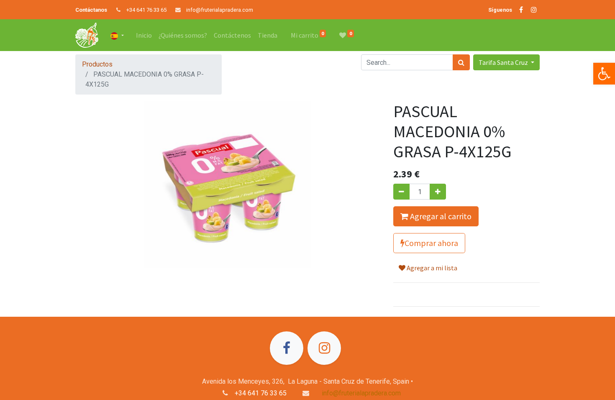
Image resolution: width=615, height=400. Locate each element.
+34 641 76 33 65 (146, 10)
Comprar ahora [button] (431, 243)
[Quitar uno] (401, 192)
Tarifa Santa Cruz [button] (504, 62)
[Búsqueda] (461, 62)
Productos (97, 64)
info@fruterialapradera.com (219, 10)
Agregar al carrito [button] (440, 216)
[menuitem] (144, 35)
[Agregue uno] (438, 192)
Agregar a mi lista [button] (431, 268)
